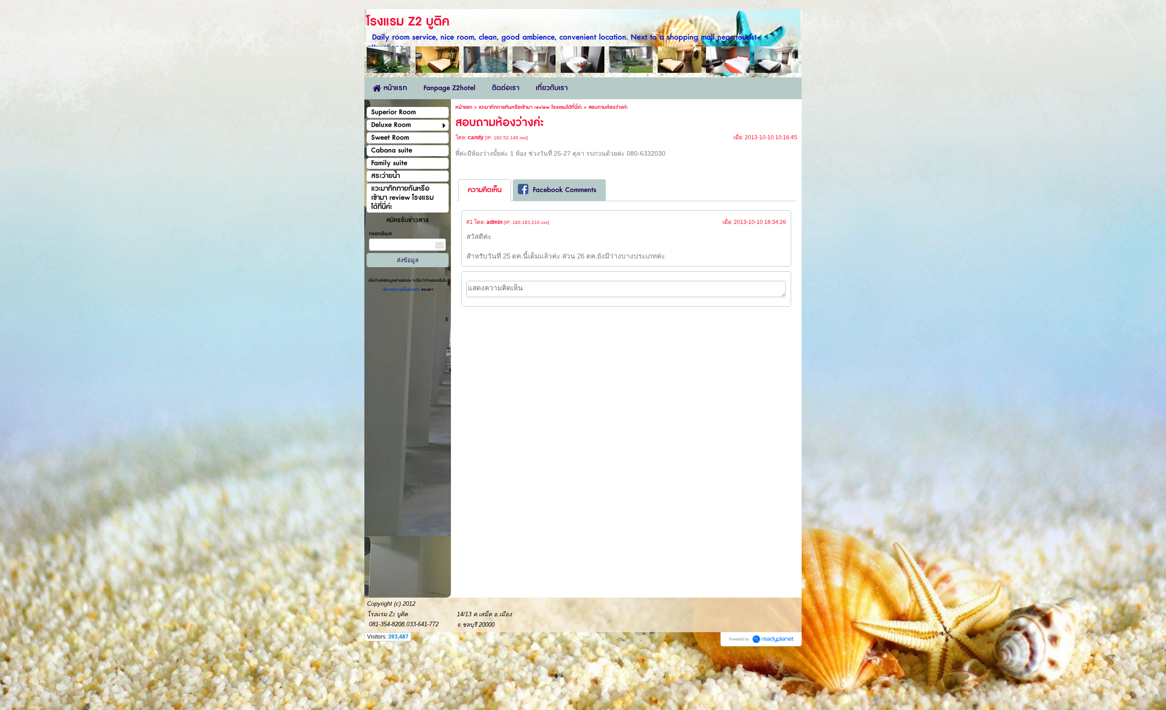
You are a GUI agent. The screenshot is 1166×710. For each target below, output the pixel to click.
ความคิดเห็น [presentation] (484, 190)
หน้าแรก (463, 107)
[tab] (484, 190)
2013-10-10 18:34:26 (760, 222)
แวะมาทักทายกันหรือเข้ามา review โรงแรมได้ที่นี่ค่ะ (530, 107)
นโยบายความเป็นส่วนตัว (401, 290)
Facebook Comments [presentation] (564, 190)
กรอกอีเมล (380, 233)
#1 (469, 222)
